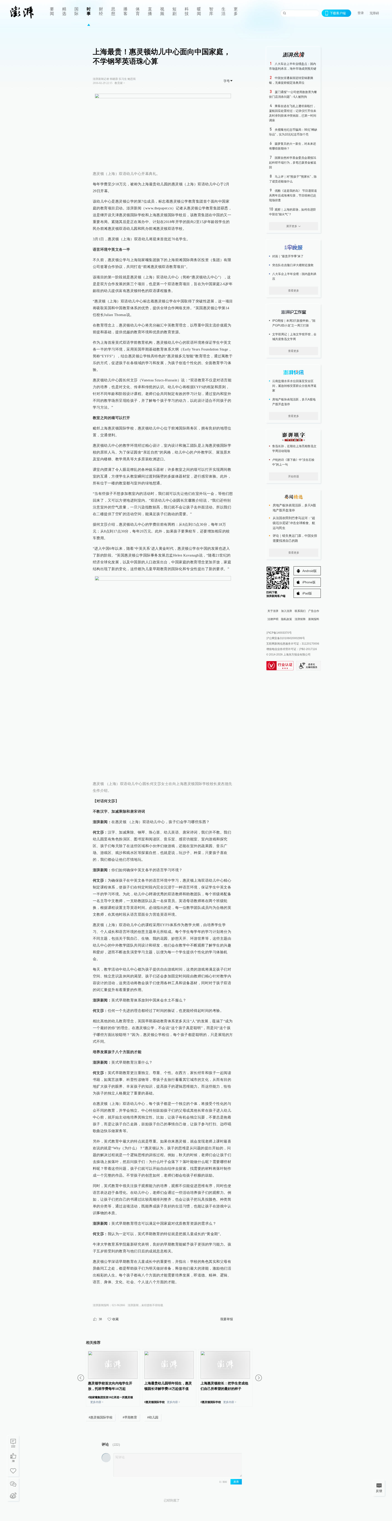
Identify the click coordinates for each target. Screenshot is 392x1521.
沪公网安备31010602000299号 (285, 638)
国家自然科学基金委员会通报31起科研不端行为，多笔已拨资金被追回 (292, 162)
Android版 (309, 571)
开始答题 (293, 476)
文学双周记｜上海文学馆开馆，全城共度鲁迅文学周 (294, 337)
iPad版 (307, 593)
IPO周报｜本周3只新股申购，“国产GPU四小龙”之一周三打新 (293, 323)
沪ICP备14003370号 (279, 632)
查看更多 (293, 290)
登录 (361, 13)
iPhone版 (309, 582)
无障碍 (374, 13)
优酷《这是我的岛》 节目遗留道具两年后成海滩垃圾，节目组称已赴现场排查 (293, 195)
